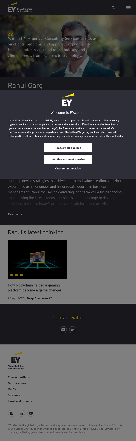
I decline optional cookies (68, 159)
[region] (68, 134)
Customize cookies (68, 168)
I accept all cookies (68, 148)
